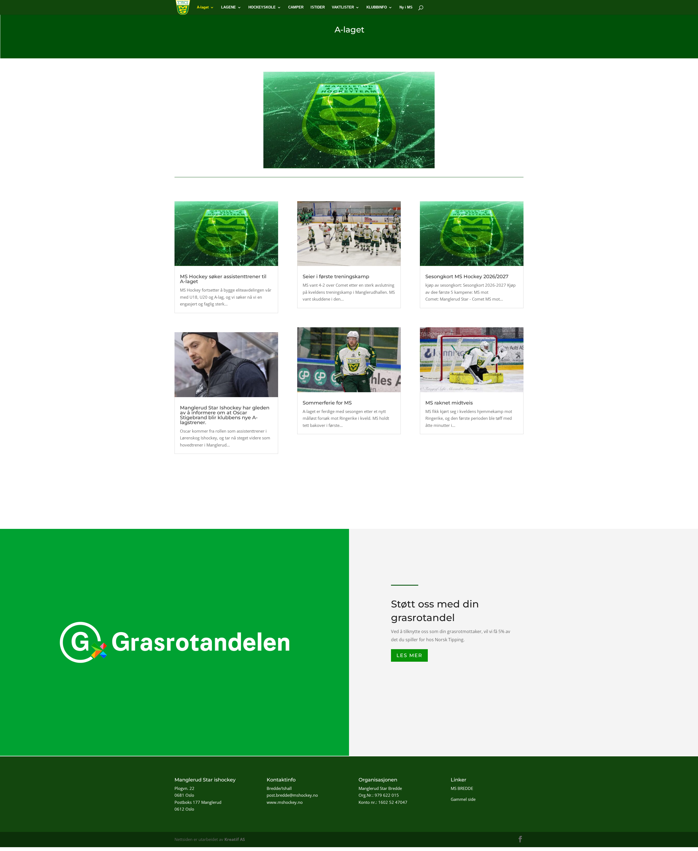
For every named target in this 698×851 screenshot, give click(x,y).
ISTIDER (318, 7)
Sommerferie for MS (327, 403)
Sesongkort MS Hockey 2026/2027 (467, 277)
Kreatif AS (234, 839)
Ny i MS (406, 7)
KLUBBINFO (376, 7)
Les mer (409, 655)
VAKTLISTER (343, 7)
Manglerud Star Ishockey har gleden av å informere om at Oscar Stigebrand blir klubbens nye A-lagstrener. (224, 415)
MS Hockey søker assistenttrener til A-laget (223, 279)
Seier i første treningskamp (336, 277)
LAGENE (228, 7)
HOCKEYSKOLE (262, 7)
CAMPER (295, 7)
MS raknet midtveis (449, 403)
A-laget (203, 7)
